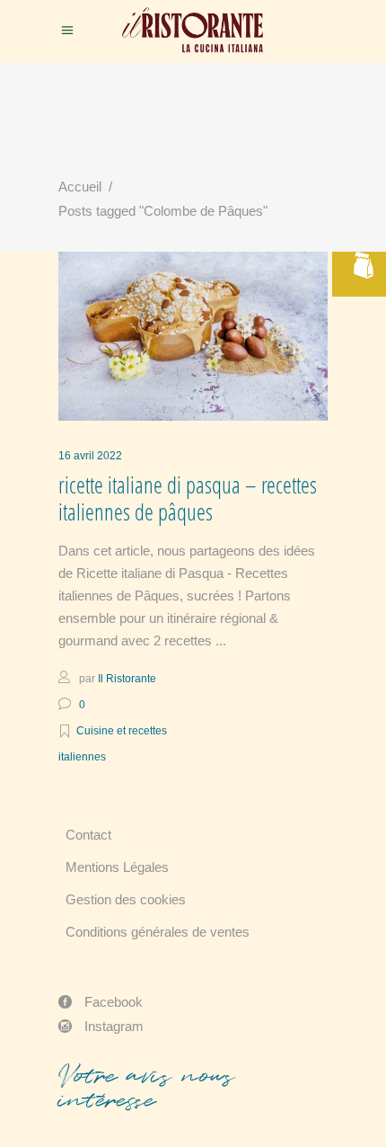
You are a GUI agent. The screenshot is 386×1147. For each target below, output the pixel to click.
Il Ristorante (127, 678)
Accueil (79, 186)
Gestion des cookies (126, 899)
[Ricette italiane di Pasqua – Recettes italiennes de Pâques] (193, 336)
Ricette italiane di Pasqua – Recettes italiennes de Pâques (187, 498)
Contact (88, 834)
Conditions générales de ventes (158, 931)
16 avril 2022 (90, 455)
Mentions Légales (117, 867)
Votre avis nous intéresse (146, 1087)
